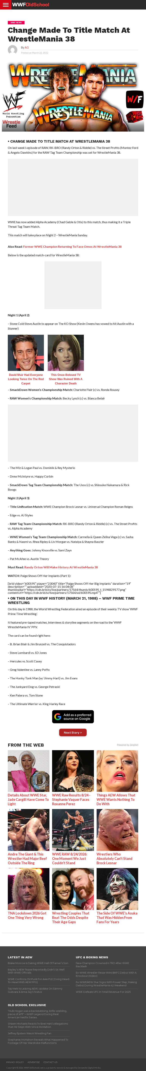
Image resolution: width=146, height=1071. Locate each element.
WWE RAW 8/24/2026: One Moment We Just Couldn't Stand (69, 858)
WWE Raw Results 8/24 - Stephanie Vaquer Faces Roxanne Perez (71, 799)
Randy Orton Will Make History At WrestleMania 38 (61, 567)
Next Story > (73, 732)
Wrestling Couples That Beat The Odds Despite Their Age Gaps (70, 917)
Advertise (34, 1062)
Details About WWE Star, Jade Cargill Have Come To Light (28, 799)
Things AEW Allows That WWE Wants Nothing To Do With (116, 799)
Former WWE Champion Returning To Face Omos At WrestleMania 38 (72, 246)
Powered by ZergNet (127, 745)
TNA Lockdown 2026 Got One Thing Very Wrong (27, 915)
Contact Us (50, 1062)
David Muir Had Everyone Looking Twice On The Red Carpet (26, 379)
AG (27, 47)
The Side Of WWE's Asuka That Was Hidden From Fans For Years (117, 917)
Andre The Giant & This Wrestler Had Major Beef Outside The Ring (27, 858)
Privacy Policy (15, 1062)
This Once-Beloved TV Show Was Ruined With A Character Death (66, 379)
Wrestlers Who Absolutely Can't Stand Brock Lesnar (115, 858)
